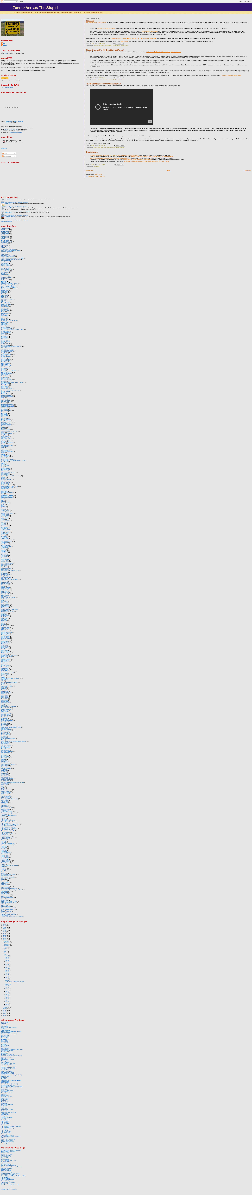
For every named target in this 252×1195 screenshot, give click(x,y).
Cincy (2, 342)
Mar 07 (7, 995)
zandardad (8, 207)
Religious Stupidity (6, 731)
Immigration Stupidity (7, 492)
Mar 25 (7, 964)
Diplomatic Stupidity (6, 379)
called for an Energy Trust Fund (106, 28)
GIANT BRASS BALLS (7, 445)
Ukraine (3, 873)
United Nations (5, 875)
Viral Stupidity (5, 887)
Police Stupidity (5, 708)
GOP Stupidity (108, 45)
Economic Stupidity (6, 395)
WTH (2, 910)
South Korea (4, 784)
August (6, 947)
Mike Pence (4, 647)
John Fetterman (5, 545)
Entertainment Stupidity (7, 405)
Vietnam (3, 883)
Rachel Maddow (5, 1102)
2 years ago (25, 202)
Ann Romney (4, 272)
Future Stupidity (5, 429)
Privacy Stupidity (5, 719)
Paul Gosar (4, 693)
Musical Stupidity (5, 659)
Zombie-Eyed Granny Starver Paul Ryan (12, 916)
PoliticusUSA (4, 1099)
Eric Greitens (4, 414)
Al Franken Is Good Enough (8, 249)
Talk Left (3, 1118)
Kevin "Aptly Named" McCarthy (9, 579)
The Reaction (4, 1130)
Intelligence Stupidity (6, 496)
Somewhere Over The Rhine (9, 1174)
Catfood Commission (7, 327)
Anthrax (3, 273)
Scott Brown (4, 770)
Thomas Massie (5, 838)
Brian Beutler (4, 1041)
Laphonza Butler (5, 590)
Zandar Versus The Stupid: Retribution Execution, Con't (12, 211)
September (7, 945)
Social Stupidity (5, 781)
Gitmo (2, 447)
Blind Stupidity (5, 306)
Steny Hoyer (4, 793)
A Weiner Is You (5, 242)
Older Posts (247, 170)
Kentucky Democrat (6, 1168)
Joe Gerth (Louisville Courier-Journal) (11, 1166)
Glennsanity (4, 450)
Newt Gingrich (5, 669)
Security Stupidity (6, 779)
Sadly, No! (4, 1108)
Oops (2, 683)
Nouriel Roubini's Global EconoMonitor (11, 1086)
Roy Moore (4, 755)
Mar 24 (7, 965)
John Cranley (4, 543)
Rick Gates (4, 736)
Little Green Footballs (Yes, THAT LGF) (11, 1075)
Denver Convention (6, 373)
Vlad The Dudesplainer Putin (9, 888)
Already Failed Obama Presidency (10, 259)
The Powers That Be (6, 829)
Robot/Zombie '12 (6, 745)
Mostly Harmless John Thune (9, 655)
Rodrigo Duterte (5, 747)
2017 (4, 933)
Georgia (3, 444)
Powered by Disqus (6, 221)
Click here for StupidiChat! (13, 140)
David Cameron (5, 363)
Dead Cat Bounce (6, 365)
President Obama (116, 45)
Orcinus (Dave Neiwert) (7, 1090)
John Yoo (3, 554)
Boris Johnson (5, 313)
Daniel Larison (5, 1048)
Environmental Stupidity (99, 45)
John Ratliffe (4, 552)
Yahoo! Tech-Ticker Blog (7, 1141)
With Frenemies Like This (8, 907)
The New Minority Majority (8, 827)
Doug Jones (4, 387)
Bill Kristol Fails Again (7, 299)
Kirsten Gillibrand (6, 582)
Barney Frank (4, 282)
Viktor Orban (4, 884)
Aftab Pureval (4, 247)
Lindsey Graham (5, 599)
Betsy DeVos (4, 291)
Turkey (3, 864)
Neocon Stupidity (5, 666)
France (3, 428)
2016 (4, 935)
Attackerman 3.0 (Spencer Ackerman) (11, 1031)
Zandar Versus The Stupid (35, 7)
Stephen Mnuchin (6, 796)
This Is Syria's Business (7, 837)
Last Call (90, 20)
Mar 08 (7, 994)
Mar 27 (7, 961)
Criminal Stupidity (6, 354)
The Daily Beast (5, 1125)
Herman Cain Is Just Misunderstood (10, 476)
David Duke (4, 364)
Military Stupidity (5, 651)
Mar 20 (7, 971)
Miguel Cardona (5, 642)
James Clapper (5, 514)
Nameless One (5, 660)
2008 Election (5, 228)
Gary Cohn (4, 435)
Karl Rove (4, 565)
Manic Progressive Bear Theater (10, 609)
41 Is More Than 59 (6, 241)
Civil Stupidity (5, 344)
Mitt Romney (4, 654)
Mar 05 (7, 998)
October (6, 944)
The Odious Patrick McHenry (9, 828)
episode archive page (16, 132)
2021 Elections (5, 237)
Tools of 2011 (4, 854)
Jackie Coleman (5, 510)
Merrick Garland (5, 628)
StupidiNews (96, 166)
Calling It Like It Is (6, 1156)
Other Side (4, 687)
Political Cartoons (6, 709)
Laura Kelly (4, 591)
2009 (4, 1013)
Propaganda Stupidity (7, 720)
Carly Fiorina (4, 324)
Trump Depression (6, 860)
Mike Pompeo (5, 649)
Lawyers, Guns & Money (7, 1072)
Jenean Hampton (6, 529)
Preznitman (4, 718)
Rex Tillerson (4, 732)
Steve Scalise (5, 800)
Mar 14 (7, 985)
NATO (2, 664)
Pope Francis (4, 710)
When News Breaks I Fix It (8, 902)
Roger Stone (4, 749)
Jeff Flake (3, 524)
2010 (4, 1012)
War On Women (5, 895)
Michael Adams (5, 631)
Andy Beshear (5, 268)
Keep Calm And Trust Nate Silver (10, 570)
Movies (3, 658)
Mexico (3, 629)
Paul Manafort (5, 697)
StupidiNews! (92, 152)
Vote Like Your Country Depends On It (11, 889)
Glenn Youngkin (5, 449)
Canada (3, 323)
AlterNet (3, 1023)
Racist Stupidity (5, 724)
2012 (4, 1008)
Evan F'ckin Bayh (5, 420)
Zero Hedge (4, 1143)
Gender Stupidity (5, 440)
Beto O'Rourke (5, 290)
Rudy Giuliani (5, 757)
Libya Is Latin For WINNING (8, 597)
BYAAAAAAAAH (5, 322)
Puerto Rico (4, 722)
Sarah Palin (4, 765)
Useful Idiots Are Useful (7, 877)
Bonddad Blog (5, 1036)
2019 (4, 930)
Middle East (4, 641)
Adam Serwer (5, 1022)
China (3, 333)
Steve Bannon (5, 797)
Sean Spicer (4, 775)
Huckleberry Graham (6, 485)
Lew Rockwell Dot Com (7, 1073)
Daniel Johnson (5, 360)
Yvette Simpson (5, 915)
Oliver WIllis (4, 1089)
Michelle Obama (5, 638)
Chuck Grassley (5, 338)
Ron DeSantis (5, 750)
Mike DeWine (4, 643)
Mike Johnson (5, 646)
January (6, 1007)
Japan (3, 519)
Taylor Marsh (4, 1121)
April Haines (4, 276)
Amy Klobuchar (5, 262)
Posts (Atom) (98, 174)
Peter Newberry (5, 702)
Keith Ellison (4, 573)
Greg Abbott (4, 461)
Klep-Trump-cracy (6, 583)
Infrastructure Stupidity (7, 495)
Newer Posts (89, 170)
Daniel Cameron (5, 359)
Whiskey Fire (4, 1137)
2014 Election (5, 232)
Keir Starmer (4, 572)
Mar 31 (7, 955)
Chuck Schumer (5, 341)
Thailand (3, 816)
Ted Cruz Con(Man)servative (9, 813)
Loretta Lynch (5, 605)
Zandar (5, 45)
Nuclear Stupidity (5, 674)
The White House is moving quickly (96, 22)
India (2, 493)
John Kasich (4, 547)
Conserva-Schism (6, 349)
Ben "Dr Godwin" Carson (7, 286)
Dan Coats (4, 358)
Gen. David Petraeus (6, 438)
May (5, 951)
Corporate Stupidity (6, 351)
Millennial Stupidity (6, 652)
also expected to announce (150, 31)
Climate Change (5, 345)
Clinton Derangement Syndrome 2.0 (11, 346)
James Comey (5, 515)
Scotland (3, 769)
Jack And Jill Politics (6, 1064)
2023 (4, 924)
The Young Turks (5, 1132)
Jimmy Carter (4, 538)
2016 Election (5, 233)
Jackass (3, 509)
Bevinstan (4, 292)
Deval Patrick (4, 374)
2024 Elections (5, 240)
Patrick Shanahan (6, 692)
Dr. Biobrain (4, 1053)
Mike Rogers (4, 650)
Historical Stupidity (6, 479)
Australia (3, 278)
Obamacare (4, 679)
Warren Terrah (5, 896)
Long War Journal (6, 1076)
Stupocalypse (5, 806)
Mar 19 (7, 973)
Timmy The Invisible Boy (7, 843)
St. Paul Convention (6, 790)
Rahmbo (3, 725)
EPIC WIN (4, 409)
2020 (4, 928)
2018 (4, 932)
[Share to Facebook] (121, 44)
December (7, 941)
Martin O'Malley (5, 617)
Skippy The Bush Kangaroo (8, 1112)
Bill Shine (3, 300)
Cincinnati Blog (5, 1159)
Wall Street (4, 892)
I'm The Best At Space (7, 487)
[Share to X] (119, 44)
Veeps (3, 879)
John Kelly (4, 549)
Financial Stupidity (6, 424)
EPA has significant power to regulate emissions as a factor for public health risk (133, 38)
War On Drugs (5, 893)
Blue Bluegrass (5, 1152)
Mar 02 (7, 1003)
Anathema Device (10, 216)
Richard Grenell (5, 734)
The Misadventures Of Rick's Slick (10, 824)
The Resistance (5, 832)
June (5, 950)
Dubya (3, 392)
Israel (2, 504)
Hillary (3, 478)
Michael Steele (5, 637)
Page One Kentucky (6, 1172)
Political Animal (5, 1098)
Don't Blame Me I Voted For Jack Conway (12, 382)
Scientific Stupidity (111, 147)
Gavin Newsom (5, 436)
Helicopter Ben (5, 474)
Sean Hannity (5, 774)
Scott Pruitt (4, 772)
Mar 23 (7, 967)
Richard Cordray (5, 733)
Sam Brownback (5, 763)
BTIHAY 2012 (4, 319)
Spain (2, 786)
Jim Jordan (4, 536)
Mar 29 (7, 958)
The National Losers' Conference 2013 (103, 84)
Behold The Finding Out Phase (9, 285)
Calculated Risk (5, 1043)
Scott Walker (4, 773)
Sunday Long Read (6, 807)
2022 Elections (5, 238)
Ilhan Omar (4, 490)
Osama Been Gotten (6, 686)
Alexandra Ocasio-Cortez (8, 255)
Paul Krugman (5, 695)
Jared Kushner (5, 520)
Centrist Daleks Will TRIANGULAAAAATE (12, 329)
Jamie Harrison (5, 517)
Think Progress (5, 1134)
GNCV (3, 452)
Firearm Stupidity (5, 426)
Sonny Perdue (5, 783)
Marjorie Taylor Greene (7, 611)
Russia (3, 759)
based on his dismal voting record (231, 75)
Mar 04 (7, 1000)
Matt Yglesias (4, 1078)
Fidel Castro (4, 423)
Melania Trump (5, 627)
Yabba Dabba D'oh (6, 911)
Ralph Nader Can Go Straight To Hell (11, 727)
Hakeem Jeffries (5, 468)
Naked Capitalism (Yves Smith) (9, 1084)
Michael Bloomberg (6, 632)
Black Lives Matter (6, 304)
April (5, 952)
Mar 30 (7, 957)
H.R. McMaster (5, 465)
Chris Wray (4, 337)
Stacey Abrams (5, 791)
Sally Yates (4, 761)
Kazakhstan (4, 569)
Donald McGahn (5, 383)
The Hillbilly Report (6, 1181)
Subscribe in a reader (7, 87)
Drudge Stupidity (5, 391)
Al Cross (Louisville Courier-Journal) (11, 1150)
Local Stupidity (112, 79)
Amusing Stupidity (6, 260)
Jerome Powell (5, 532)
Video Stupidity (5, 882)
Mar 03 (7, 1001)
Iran (2, 499)
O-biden (3, 675)
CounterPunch (5, 1045)
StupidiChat (4, 801)
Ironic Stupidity (5, 502)
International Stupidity (7, 497)
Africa (2, 246)
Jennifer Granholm (6, 531)
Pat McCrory (4, 691)
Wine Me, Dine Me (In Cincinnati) (10, 1184)
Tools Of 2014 (5, 857)
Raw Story (4, 1103)
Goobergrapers (5, 455)
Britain (3, 317)
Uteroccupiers (5, 878)
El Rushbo (4, 399)
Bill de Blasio (4, 297)
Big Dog (3, 296)
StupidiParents (5, 804)
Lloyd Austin (4, 602)
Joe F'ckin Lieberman (7, 540)
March (6, 954)
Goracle (3, 458)
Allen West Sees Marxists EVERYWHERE (12, 258)
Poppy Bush (4, 711)
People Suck (4, 700)
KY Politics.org (5, 1169)
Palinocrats (4, 690)
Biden (2, 294)
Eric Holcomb (4, 415)
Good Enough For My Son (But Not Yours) (105, 50)
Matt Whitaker (5, 622)
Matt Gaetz (4, 620)
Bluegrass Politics (6, 1155)
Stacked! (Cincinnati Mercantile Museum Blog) (13, 1175)
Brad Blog (4, 1039)
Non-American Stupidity (7, 672)
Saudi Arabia (4, 766)
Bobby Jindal (4, 309)
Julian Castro (4, 560)
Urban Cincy (4, 1183)
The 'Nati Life (4, 1177)
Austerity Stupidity (6, 277)
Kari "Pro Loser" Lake (7, 563)
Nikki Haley (4, 670)
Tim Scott (3, 842)
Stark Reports (5, 1114)
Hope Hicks (4, 481)
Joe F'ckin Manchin (6, 541)
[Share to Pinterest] (123, 44)
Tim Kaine (4, 840)
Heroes (3, 477)
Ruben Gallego (5, 756)
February (6, 1006)
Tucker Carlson (5, 863)
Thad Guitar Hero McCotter (8, 815)
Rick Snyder (4, 737)
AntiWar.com (4, 1028)
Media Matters (5, 1081)
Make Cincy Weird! (6, 1170)
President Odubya (6, 716)
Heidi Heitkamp (5, 473)
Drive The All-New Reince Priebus (10, 390)
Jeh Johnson (4, 527)
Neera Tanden (5, 665)
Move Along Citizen (6, 656)
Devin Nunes (4, 376)
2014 (4, 938)
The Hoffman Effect (6, 822)
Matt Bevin (4, 619)
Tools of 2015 (4, 859)
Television (4, 814)
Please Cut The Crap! (7, 1096)
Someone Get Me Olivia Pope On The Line (12, 782)
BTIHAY (3, 318)
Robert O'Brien (5, 743)
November (7, 942)
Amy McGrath (4, 263)
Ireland (3, 501)
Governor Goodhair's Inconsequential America (13, 460)
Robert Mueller (5, 742)
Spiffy (2, 787)
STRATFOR (4, 1107)
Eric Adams (4, 411)
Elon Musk (4, 402)
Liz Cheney (4, 601)
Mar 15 (7, 979)
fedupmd (7, 199)
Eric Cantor (4, 413)
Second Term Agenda (7, 778)
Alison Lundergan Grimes (8, 256)
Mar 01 (7, 1004)
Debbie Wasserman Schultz (8, 370)
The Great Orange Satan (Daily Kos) (11, 1126)
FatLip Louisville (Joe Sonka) (9, 1165)
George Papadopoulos (7, 442)
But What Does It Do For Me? (9, 320)
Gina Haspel (4, 446)
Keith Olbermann (5, 574)
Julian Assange (5, 559)
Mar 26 (7, 963)
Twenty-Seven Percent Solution (9, 865)
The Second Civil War (7, 833)
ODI (2, 681)
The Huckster (4, 823)
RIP (2, 740)
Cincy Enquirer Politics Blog (8, 1160)
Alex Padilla (4, 254)
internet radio (9, 121)
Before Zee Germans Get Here (9, 283)
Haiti (2, 467)
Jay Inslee (4, 522)
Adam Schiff (4, 244)
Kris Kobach (4, 584)
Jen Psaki (3, 528)
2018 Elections (5, 235)
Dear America (5, 367)
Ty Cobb (3, 870)
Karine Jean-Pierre (6, 564)
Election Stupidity (6, 400)
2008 (4, 1015)
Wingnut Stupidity (124, 45)
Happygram (4, 470)
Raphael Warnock (6, 729)
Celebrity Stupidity (6, 328)
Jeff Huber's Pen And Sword (8, 1066)
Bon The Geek (5, 310)
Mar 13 (7, 987)
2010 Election (5, 229)
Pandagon (4, 1094)
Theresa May (4, 834)
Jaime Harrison (5, 511)
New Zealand (4, 668)
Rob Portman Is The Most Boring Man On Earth (13, 741)
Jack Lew (3, 508)
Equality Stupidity (97, 79)
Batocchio (7, 203)
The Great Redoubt (6, 1127)
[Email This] (116, 44)
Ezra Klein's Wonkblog (7, 1057)
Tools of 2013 (4, 856)
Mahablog (4, 1077)
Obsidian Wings (5, 1087)
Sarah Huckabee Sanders (8, 764)
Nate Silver (4, 663)
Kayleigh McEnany (6, 568)
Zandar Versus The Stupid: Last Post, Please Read (11, 202)
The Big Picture (5, 1123)
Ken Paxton (4, 578)
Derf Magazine (5, 1163)
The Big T (3, 818)
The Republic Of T (6, 1131)
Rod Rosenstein (5, 746)
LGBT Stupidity (5, 595)
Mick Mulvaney (5, 640)
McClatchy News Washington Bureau (11, 1080)
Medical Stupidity (5, 625)
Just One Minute (5, 1069)
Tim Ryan (3, 841)
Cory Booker (4, 353)
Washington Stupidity (7, 897)
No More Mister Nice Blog (8, 1085)
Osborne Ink (4, 1091)
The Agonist (4, 1122)
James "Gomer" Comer (7, 513)
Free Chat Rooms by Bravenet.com (14, 141)
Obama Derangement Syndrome (10, 678)
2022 (4, 925)
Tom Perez (4, 848)
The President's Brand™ (7, 831)
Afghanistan (4, 245)
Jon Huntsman (5, 555)
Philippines (4, 704)
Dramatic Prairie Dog (7, 388)
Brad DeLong (4, 1040)
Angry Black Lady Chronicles (9, 1027)
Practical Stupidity (6, 713)
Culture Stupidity (5, 356)
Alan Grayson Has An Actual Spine (10, 250)
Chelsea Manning (6, 332)
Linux (2, 600)
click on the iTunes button (11, 129)
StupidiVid (4, 805)
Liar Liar (3, 596)
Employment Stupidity (7, 404)
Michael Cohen (5, 633)
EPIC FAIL (4, 408)
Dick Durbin (4, 377)
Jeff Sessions (4, 526)
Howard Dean (5, 483)
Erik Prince (4, 418)
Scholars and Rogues (7, 1109)
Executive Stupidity (6, 422)
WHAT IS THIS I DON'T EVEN (9, 901)
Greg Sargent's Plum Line (8, 1063)
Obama (3, 677)
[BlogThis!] (118, 44)
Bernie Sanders (5, 288)
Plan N (3, 705)
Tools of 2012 (4, 855)
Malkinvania (4, 608)
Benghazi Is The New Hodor (8, 287)
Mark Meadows (5, 615)
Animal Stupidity (5, 270)
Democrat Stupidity (6, 372)
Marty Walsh (4, 618)
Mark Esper (4, 614)
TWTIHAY (3, 868)
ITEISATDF (4, 506)
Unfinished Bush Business (8, 874)
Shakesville (4, 1111)
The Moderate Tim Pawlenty (8, 825)
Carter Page (4, 326)
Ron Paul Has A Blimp (7, 751)
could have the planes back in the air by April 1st (138, 159)
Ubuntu (3, 872)
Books (3, 312)
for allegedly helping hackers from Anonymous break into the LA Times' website (146, 161)
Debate (3, 369)
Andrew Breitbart (5, 264)
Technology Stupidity (6, 811)
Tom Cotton (4, 847)
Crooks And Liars (5, 1046)
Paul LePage (4, 696)
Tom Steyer (4, 851)
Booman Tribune (5, 1037)
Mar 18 (7, 974)
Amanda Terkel (5, 1025)
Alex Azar (3, 253)
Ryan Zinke (4, 760)
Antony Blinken (5, 274)
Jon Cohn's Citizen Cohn (8, 1068)
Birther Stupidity (5, 303)
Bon (4, 43)
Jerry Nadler (4, 533)
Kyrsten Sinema (5, 587)
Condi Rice (4, 347)
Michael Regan (5, 636)
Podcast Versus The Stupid (8, 706)
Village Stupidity (5, 886)
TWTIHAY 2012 (5, 869)
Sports (3, 788)
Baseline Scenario (6, 1032)
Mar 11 (7, 990)
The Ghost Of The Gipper (8, 820)
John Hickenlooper (6, 546)
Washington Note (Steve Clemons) (10, 1136)
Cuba (2, 355)
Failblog (3, 1058)
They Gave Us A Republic (8, 1182)
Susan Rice (4, 810)
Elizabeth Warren (6, 401)
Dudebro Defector (6, 394)
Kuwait (3, 586)
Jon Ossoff (4, 556)
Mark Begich (4, 613)
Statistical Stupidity (6, 792)
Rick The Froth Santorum (8, 738)
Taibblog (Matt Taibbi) (7, 1117)
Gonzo (3, 454)
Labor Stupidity (5, 588)
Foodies (3, 427)
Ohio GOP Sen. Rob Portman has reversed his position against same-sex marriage (113, 155)
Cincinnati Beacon (6, 1158)
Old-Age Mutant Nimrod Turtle (9, 682)
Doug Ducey (4, 386)
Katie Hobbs (4, 567)
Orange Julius (5, 684)
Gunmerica (4, 463)
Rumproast (4, 1105)
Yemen (3, 913)
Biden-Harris (4, 295)
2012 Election (5, 231)
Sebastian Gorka (5, 777)
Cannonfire (4, 1044)
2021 (4, 927)
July (5, 948)
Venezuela (4, 881)
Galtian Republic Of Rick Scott (9, 431)
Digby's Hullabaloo (6, 1052)
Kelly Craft (4, 576)
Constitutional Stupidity (7, 350)
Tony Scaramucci (5, 852)
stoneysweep (8, 212)
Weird (2, 898)
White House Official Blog (8, 1139)
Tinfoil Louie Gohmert (7, 845)
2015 (4, 936)
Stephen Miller (5, 795)
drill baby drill (124, 41)
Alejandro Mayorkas (6, 251)
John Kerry (4, 550)
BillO (2, 301)
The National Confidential (8, 1128)
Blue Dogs (4, 308)
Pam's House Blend (6, 1093)
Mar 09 (7, 993)
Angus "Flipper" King (6, 269)
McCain (3, 623)
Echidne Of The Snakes (7, 1054)
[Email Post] (113, 43)
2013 (4, 939)
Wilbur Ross (4, 904)
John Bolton (4, 542)
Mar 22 (7, 968)
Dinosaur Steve (5, 378)
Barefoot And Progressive (8, 1151)
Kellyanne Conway (6, 577)
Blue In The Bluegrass (7, 1154)
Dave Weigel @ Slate (7, 1050)
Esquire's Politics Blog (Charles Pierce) (11, 1055)
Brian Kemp (4, 315)
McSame (3, 624)
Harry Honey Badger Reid (8, 472)
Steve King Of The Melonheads (9, 798)
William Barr (4, 905)
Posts (5, 153)
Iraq (2, 500)
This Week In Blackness (7, 1135)
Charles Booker (5, 331)
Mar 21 (7, 970)
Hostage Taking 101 (6, 482)
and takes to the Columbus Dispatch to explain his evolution (163, 52)
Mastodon (4, 148)
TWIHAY (3, 866)
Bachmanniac (5, 279)
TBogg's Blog (4, 1116)
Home (168, 170)
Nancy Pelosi (4, 661)
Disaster (3, 381)
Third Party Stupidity (6, 836)
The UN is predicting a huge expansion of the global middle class (108, 158)
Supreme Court (5, 809)
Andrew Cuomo (5, 265)
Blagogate (4, 305)
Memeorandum (5, 1082)
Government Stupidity (7, 459)
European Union (5, 419)
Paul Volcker (4, 699)
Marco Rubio (103, 147)
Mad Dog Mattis (5, 606)
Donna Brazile (5, 385)
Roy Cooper (4, 754)
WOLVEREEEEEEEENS (7, 909)
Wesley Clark (4, 900)
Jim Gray (3, 534)
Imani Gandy (4, 491)
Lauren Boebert (5, 592)
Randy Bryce (4, 728)
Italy (2, 505)
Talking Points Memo (6, 1119)
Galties (3, 432)
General (3, 441)
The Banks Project (6, 1178)
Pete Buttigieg (5, 701)
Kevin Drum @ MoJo (6, 1071)
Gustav (3, 464)
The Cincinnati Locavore (7, 1179)
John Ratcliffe (5, 551)
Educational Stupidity (7, 396)
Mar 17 (7, 976)
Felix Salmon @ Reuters (7, 1059)
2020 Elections (5, 236)
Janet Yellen (4, 518)
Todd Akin (3, 846)
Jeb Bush (3, 523)
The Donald (4, 819)
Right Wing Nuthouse (7, 1104)
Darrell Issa (4, 361)
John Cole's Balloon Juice (8, 1067)
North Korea (4, 673)
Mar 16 (7, 977)
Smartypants (4, 1113)
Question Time (5, 723)
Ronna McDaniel (5, 752)
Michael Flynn (5, 634)
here (5, 53)
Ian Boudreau (5, 488)
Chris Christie (5, 335)
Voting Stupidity (5, 891)
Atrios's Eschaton (5, 1030)
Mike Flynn (4, 645)
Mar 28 (7, 960)
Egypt (2, 397)
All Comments (7, 156)
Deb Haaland (4, 368)
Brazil (2, 314)
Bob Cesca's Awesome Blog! (9, 1034)
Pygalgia (3, 1100)
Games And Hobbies (6, 433)
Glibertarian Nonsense (7, 451)
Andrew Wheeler (5, 267)
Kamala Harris (5, 561)
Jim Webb (4, 537)
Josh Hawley (4, 558)
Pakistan (3, 688)
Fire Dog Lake (5, 1061)
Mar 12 (7, 988)
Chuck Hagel (4, 340)
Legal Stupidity (5, 593)
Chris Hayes (4, 336)
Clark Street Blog (5, 1161)
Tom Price (4, 850)
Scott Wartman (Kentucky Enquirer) (10, 1173)
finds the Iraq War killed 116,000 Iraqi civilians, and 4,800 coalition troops (152, 156)
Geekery (3, 437)
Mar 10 (7, 991)
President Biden (5, 714)
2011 (4, 1010)
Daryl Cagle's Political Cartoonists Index (12, 1049)
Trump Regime (5, 861)
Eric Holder (4, 417)
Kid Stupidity (4, 581)
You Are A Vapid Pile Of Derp (8, 914)
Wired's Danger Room (7, 1140)
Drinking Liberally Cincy (7, 1164)
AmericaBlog (4, 1026)
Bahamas (3, 281)
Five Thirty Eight (5, 1062)
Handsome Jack (5, 469)
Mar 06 (7, 997)
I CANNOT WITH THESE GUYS (9, 486)
